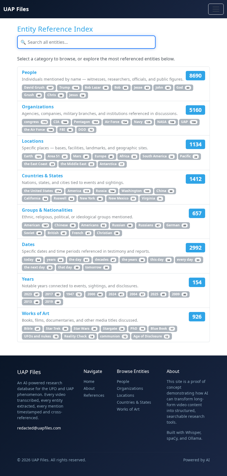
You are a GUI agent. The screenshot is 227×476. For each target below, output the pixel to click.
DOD (85, 129)
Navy (142, 121)
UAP (188, 121)
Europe (104, 156)
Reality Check (78, 336)
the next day (37, 267)
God (182, 87)
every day (188, 259)
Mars (80, 156)
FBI (65, 129)
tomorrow (96, 267)
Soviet (32, 233)
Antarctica (111, 164)
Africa (128, 156)
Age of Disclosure (150, 336)
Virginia (151, 198)
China (164, 190)
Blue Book (162, 328)
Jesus (76, 95)
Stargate (113, 328)
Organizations (38, 107)
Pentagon (86, 121)
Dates (28, 244)
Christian (107, 233)
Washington (135, 190)
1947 (73, 294)
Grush (32, 95)
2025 (158, 294)
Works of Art (35, 313)
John (162, 87)
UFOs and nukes (40, 336)
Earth (32, 156)
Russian (121, 225)
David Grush (38, 87)
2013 (31, 302)
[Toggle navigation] (216, 9)
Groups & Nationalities (47, 210)
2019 (52, 302)
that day (68, 267)
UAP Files (16, 9)
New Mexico (122, 198)
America (78, 190)
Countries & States (42, 176)
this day (160, 259)
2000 (94, 294)
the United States (42, 190)
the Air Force (38, 129)
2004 (137, 294)
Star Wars (85, 328)
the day (78, 259)
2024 (116, 294)
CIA (60, 121)
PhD (137, 328)
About (89, 388)
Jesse (141, 87)
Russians (148, 225)
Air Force (116, 121)
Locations (32, 141)
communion (113, 336)
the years (132, 259)
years (54, 259)
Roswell (63, 198)
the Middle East (77, 164)
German (176, 225)
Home (89, 381)
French (81, 233)
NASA (165, 121)
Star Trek (56, 328)
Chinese (64, 225)
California (35, 198)
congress (35, 121)
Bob (120, 87)
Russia (105, 190)
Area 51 (57, 156)
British (56, 233)
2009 (179, 294)
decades (105, 259)
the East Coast (39, 164)
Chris (54, 95)
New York (90, 198)
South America (158, 156)
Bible (31, 328)
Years (28, 279)
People (29, 72)
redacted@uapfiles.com (39, 428)
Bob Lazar (96, 87)
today (32, 259)
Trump (68, 87)
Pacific (188, 156)
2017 (52, 294)
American (36, 225)
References (94, 395)
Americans (93, 225)
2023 (31, 294)
